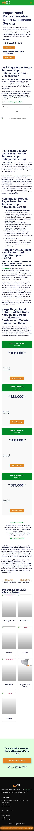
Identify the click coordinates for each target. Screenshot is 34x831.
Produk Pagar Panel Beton (15, 102)
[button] (30, 2)
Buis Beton (9, 685)
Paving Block (9, 621)
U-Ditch (9, 719)
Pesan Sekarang (17, 378)
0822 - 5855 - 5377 (17, 538)
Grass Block (25, 621)
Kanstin (9, 653)
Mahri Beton (28, 789)
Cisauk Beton (6, 268)
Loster (25, 653)
